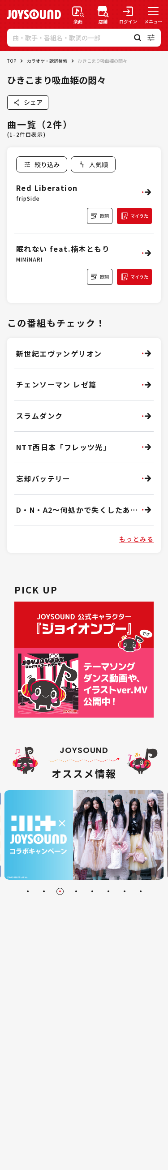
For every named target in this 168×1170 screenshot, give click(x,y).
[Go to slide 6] (108, 891)
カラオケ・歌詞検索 (47, 61)
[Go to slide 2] (44, 891)
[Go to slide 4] (76, 891)
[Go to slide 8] (141, 891)
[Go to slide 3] (60, 891)
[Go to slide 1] (28, 891)
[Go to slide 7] (124, 891)
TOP (11, 61)
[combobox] (93, 164)
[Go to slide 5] (92, 891)
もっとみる (136, 538)
